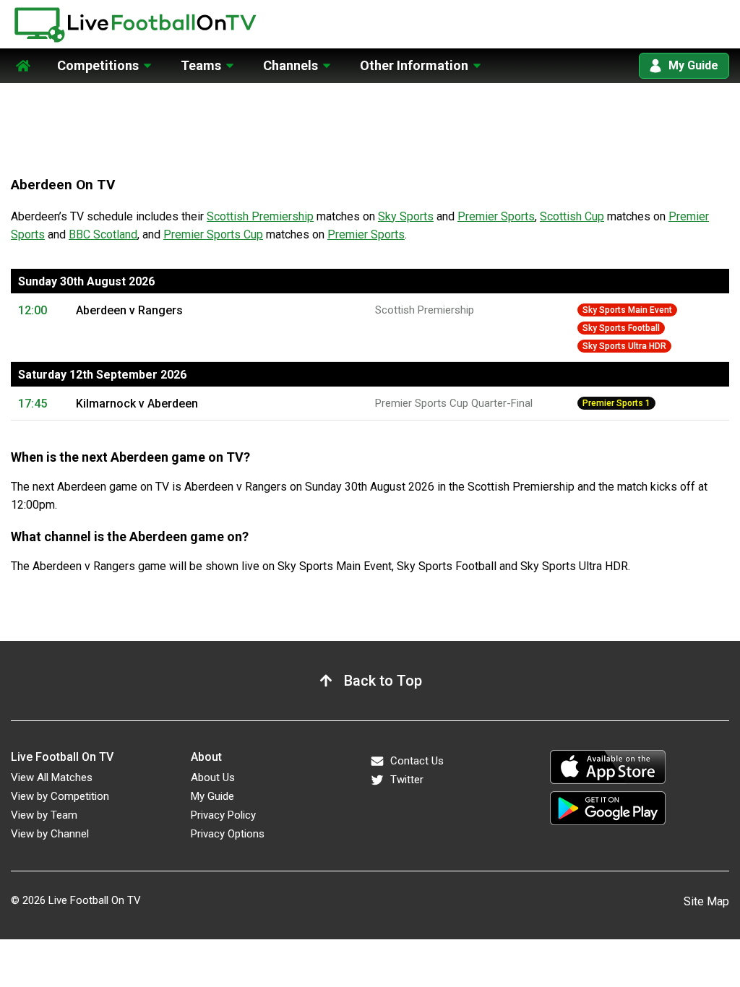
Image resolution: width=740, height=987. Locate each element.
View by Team (44, 815)
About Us (213, 777)
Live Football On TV (94, 900)
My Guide (693, 65)
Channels (290, 65)
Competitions (98, 65)
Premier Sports (496, 216)
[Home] (23, 57)
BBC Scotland (103, 234)
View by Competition (60, 796)
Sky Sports (406, 216)
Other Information (414, 65)
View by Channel (50, 833)
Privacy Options (227, 833)
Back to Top (383, 680)
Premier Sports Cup (213, 234)
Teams (201, 65)
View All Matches (51, 777)
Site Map (706, 901)
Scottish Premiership (260, 216)
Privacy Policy (223, 815)
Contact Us (417, 760)
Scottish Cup (572, 216)
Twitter (406, 779)
